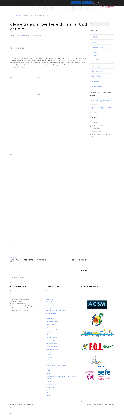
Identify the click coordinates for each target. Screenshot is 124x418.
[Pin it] (83, 270)
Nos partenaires (50, 387)
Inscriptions (95, 81)
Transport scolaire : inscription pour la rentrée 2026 (100, 101)
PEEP (48, 374)
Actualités (27, 35)
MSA (95, 55)
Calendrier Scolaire (98, 47)
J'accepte (76, 3)
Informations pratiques (53, 330)
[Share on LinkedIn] (86, 270)
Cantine (49, 354)
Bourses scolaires (51, 341)
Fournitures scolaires (52, 349)
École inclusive (50, 318)
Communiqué (96, 66)
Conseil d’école (50, 324)
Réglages (98, 3)
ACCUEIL (95, 37)
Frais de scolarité (52, 338)
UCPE (48, 371)
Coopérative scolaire (52, 321)
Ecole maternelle (97, 71)
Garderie (49, 357)
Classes (94, 52)
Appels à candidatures (52, 390)
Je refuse (87, 3)
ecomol (38, 35)
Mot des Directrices (51, 302)
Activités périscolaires (53, 360)
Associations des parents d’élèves (56, 366)
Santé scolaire (50, 381)
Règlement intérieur (51, 327)
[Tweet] (79, 270)
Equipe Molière (96, 76)
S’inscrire (49, 335)
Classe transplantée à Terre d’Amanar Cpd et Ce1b (28, 261)
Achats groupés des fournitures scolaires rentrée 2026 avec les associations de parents (101, 109)
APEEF (49, 368)
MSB (97, 59)
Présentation (49, 299)
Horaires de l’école (51, 343)
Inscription (49, 332)
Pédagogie (49, 308)
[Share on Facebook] (77, 270)
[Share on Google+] (81, 270)
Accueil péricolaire (51, 352)
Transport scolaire (51, 363)
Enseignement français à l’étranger (56, 310)
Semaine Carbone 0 (79, 260)
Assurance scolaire (51, 384)
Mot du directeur (97, 86)
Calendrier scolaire (51, 346)
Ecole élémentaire (51, 316)
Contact (48, 395)
